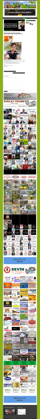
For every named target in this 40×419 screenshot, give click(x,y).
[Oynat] (5, 414)
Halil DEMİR (31, 22)
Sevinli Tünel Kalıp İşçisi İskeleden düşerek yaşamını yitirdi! (10, 71)
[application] (10, 412)
